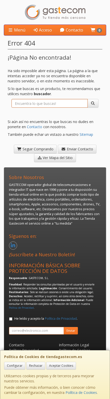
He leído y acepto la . (46, 318)
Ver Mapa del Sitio (57, 157)
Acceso (45, 30)
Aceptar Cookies (61, 365)
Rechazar (35, 365)
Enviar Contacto (79, 149)
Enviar (71, 330)
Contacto (74, 30)
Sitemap (86, 134)
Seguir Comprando (37, 149)
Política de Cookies (81, 392)
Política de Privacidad (21, 307)
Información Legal (74, 344)
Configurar (15, 365)
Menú (19, 30)
